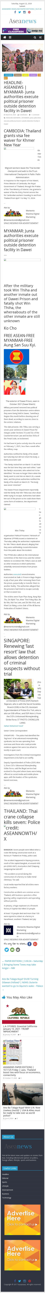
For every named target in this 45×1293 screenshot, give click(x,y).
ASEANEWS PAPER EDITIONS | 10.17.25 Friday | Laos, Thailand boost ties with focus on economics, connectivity (22, 1071)
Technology (6, 1198)
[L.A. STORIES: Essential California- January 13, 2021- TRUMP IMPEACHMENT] (18, 1003)
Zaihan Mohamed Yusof (13, 726)
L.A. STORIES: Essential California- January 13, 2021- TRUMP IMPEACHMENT (20, 1029)
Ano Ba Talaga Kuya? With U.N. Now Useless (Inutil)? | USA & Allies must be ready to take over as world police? (21, 1111)
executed (17, 574)
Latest (25, 75)
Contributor (23, 115)
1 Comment (35, 115)
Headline (5, 1174)
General (18, 75)
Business (5, 1194)
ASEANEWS (8, 75)
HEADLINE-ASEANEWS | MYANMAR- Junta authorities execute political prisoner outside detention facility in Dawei (22, 121)
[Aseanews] (4, 37)
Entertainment (7, 1190)
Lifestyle (33, 75)
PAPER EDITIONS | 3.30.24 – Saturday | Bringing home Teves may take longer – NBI (22, 965)
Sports (4, 1182)
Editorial (5, 1178)
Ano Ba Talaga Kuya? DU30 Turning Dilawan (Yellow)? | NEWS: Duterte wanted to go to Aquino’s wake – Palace (22, 984)
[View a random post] (40, 37)
